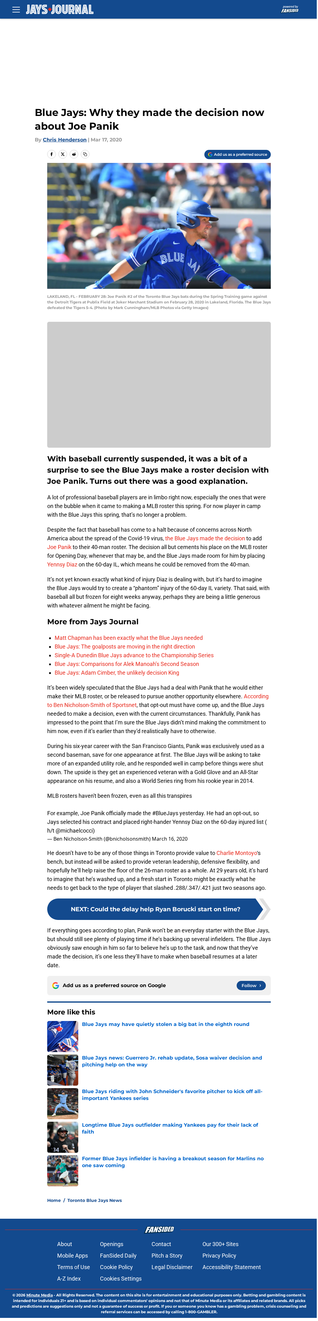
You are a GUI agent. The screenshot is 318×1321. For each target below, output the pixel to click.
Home (54, 1200)
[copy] (85, 154)
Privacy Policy (219, 1255)
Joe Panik (59, 547)
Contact (161, 1244)
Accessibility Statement (231, 1267)
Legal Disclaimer (172, 1267)
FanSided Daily (118, 1255)
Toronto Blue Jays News (94, 1200)
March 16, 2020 (170, 838)
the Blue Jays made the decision (205, 538)
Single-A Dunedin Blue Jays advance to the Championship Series (134, 655)
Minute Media (39, 1295)
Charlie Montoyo (236, 853)
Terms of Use (73, 1267)
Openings (111, 1244)
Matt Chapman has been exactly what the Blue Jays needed (129, 638)
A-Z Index (69, 1278)
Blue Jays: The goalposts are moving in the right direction (125, 646)
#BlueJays (165, 813)
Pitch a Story (167, 1255)
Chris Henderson (65, 140)
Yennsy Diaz (62, 564)
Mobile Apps (72, 1255)
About (64, 1244)
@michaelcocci (74, 830)
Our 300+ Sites (220, 1244)
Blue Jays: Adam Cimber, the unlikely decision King (117, 672)
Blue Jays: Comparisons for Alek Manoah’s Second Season (127, 664)
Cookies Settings (121, 1278)
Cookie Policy (116, 1267)
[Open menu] (16, 9)
